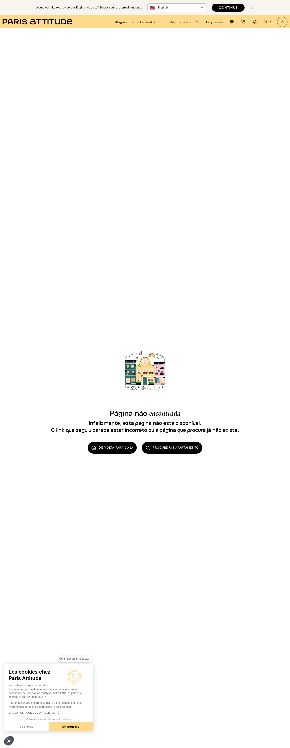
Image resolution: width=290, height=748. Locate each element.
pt (265, 22)
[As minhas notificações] (254, 22)
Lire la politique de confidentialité (33, 712)
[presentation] (138, 21)
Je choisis (26, 726)
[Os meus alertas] (243, 22)
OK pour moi (71, 726)
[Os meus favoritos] (232, 22)
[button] (9, 741)
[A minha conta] (282, 22)
